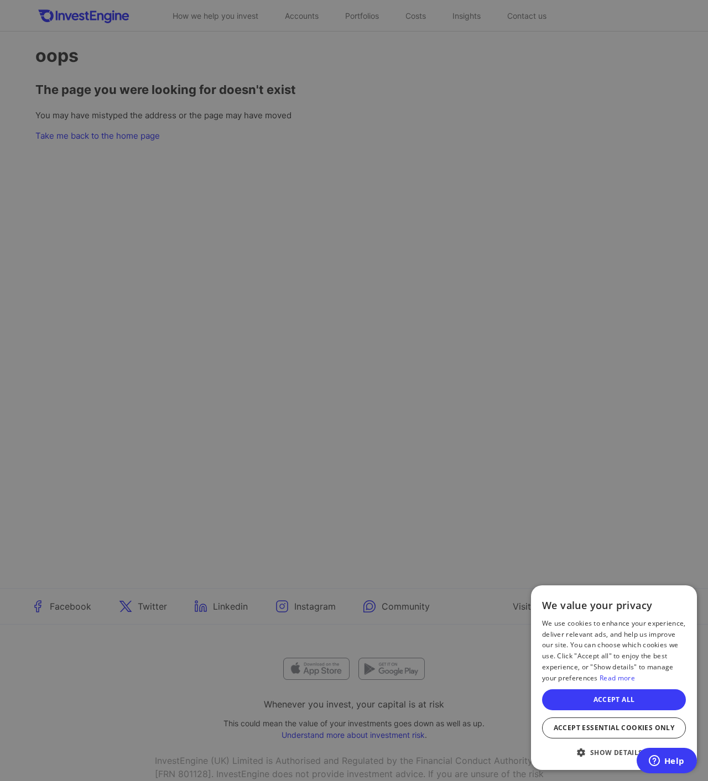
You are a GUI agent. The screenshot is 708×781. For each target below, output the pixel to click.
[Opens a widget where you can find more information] (666, 761)
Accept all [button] (614, 699)
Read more (617, 678)
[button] (614, 752)
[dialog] (614, 677)
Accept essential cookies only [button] (614, 727)
